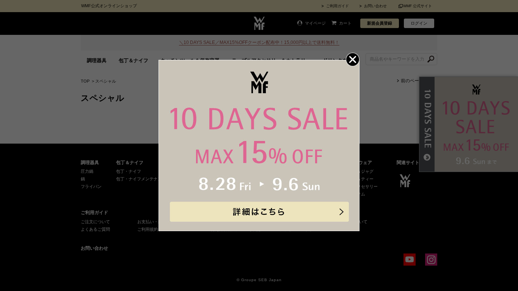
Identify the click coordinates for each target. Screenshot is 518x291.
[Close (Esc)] (352, 59)
